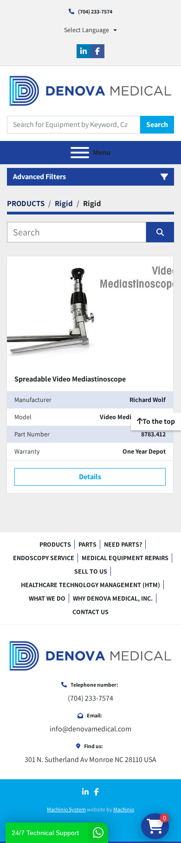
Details (90, 477)
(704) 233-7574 (95, 11)
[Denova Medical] (90, 655)
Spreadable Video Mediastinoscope (70, 379)
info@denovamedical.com (90, 729)
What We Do (47, 598)
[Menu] (80, 152)
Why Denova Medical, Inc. (113, 598)
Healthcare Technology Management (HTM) (90, 585)
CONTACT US (90, 612)
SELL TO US (90, 571)
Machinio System (66, 809)
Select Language (86, 30)
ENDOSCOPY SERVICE (43, 558)
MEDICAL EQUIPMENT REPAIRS (125, 558)
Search (157, 124)
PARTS (87, 544)
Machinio (123, 809)
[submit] (160, 232)
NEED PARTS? (123, 544)
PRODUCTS (55, 544)
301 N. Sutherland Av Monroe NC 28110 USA (90, 759)
